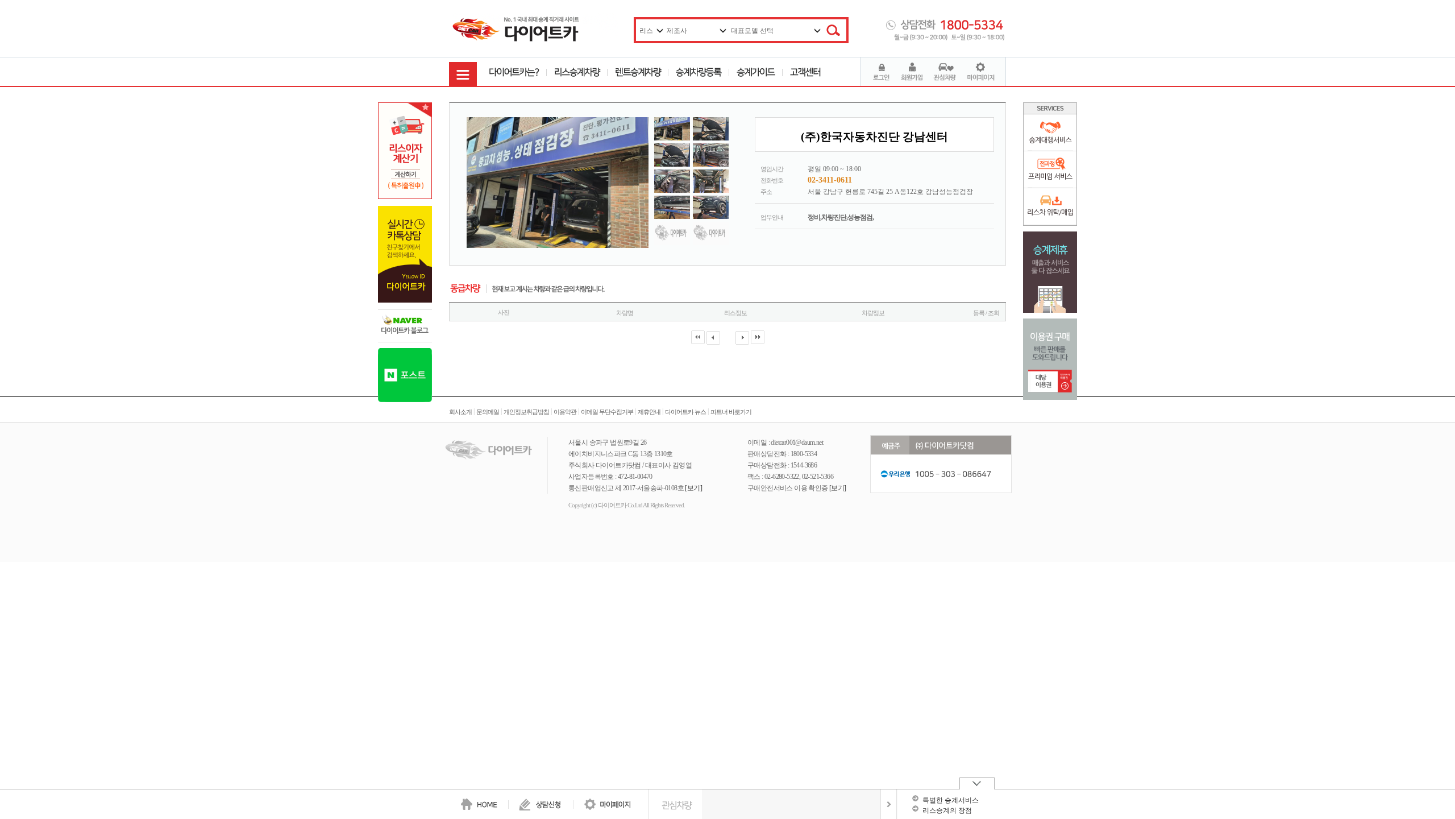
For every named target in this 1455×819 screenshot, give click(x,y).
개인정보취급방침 (526, 411)
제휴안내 (649, 411)
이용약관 (565, 411)
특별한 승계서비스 (950, 800)
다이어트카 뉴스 (685, 411)
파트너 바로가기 (730, 411)
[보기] (693, 488)
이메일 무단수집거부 (607, 411)
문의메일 (487, 411)
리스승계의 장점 (947, 810)
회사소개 (460, 411)
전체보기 (888, 804)
